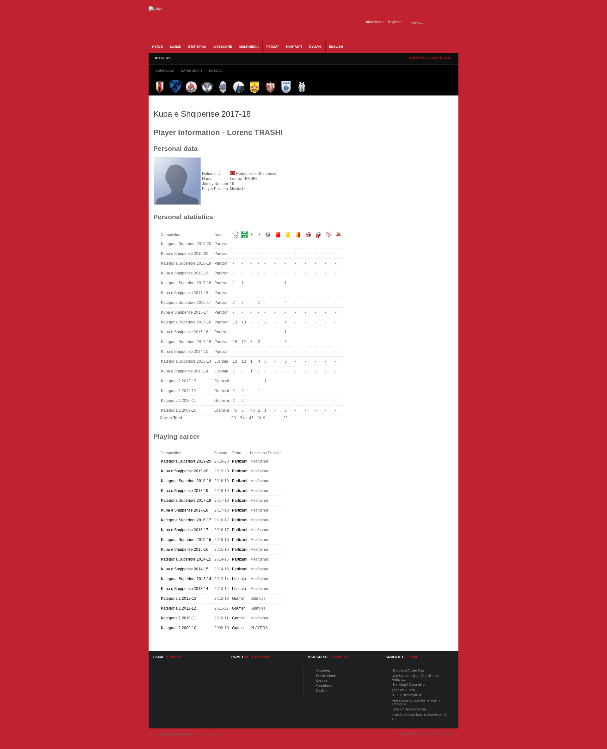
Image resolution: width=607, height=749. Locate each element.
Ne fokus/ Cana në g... (410, 684)
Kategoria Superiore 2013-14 (186, 579)
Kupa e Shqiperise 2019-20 (184, 471)
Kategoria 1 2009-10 (178, 628)
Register (394, 22)
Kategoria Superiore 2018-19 (186, 481)
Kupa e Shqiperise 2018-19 (184, 490)
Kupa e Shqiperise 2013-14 (184, 588)
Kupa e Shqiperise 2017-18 (184, 510)
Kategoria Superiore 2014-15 (186, 559)
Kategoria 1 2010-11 (178, 618)
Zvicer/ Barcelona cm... (411, 709)
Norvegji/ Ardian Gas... (410, 670)
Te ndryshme (326, 675)
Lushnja (239, 579)
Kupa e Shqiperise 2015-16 (184, 549)
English (321, 690)
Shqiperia (323, 670)
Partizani (239, 461)
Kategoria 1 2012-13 (178, 598)
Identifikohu (374, 22)
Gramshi (239, 598)
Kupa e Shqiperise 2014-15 (184, 569)
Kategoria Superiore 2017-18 (186, 500)
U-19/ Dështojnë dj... (408, 695)
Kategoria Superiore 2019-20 (186, 461)
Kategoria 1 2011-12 (178, 608)
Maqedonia (324, 685)
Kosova (321, 680)
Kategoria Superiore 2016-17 (186, 520)
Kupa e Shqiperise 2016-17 (184, 530)
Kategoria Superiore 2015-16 (186, 539)
